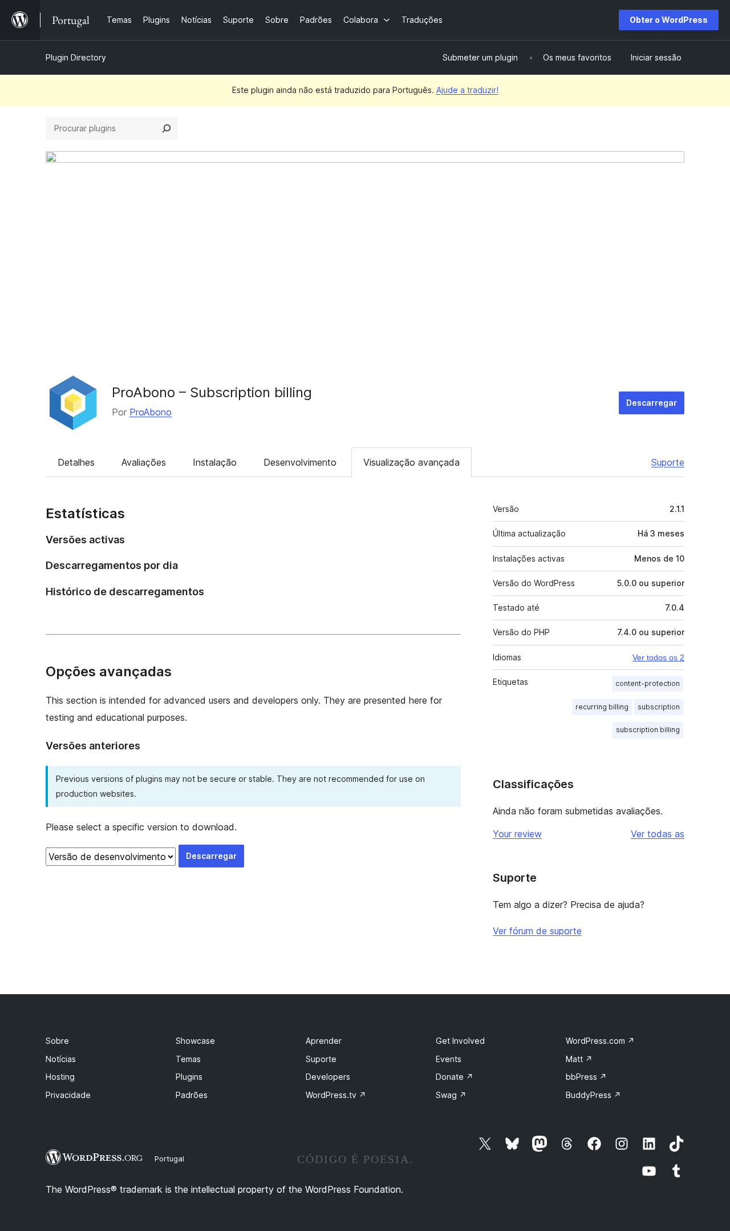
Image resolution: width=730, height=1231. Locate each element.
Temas (188, 1059)
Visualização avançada (411, 462)
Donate (454, 1076)
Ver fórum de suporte (537, 931)
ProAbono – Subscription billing (212, 392)
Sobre (57, 1041)
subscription (659, 707)
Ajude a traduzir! (467, 90)
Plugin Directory (76, 57)
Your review (517, 833)
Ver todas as (657, 833)
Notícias (61, 1059)
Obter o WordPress (669, 20)
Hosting (60, 1076)
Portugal (169, 1158)
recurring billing (601, 707)
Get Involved (460, 1041)
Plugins (189, 1076)
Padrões (192, 1095)
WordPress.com (600, 1041)
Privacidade (68, 1095)
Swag (451, 1095)
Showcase (195, 1041)
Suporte (667, 462)
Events (448, 1059)
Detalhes (76, 462)
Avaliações (143, 462)
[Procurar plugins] (166, 128)
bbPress (586, 1076)
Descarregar (651, 402)
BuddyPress (593, 1095)
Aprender (324, 1041)
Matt (579, 1059)
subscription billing (648, 729)
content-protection (647, 683)
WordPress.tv (336, 1095)
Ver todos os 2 (658, 657)
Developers (328, 1076)
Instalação (215, 462)
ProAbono (150, 412)
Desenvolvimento (299, 462)
